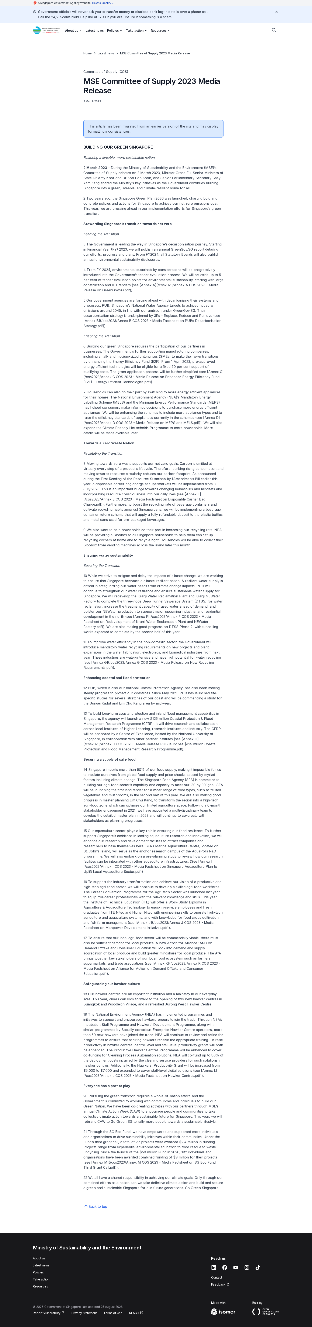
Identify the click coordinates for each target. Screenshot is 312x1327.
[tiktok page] (257, 1267)
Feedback (218, 1284)
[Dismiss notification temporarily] (276, 12)
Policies (38, 1272)
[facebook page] (224, 1267)
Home (87, 53)
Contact (216, 1277)
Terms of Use (113, 1313)
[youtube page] (235, 1267)
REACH (134, 1313)
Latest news (95, 30)
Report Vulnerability (46, 1313)
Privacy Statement (84, 1313)
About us (39, 1258)
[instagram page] (246, 1267)
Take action (41, 1279)
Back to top (98, 1206)
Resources (40, 1286)
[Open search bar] (274, 30)
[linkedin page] (213, 1267)
